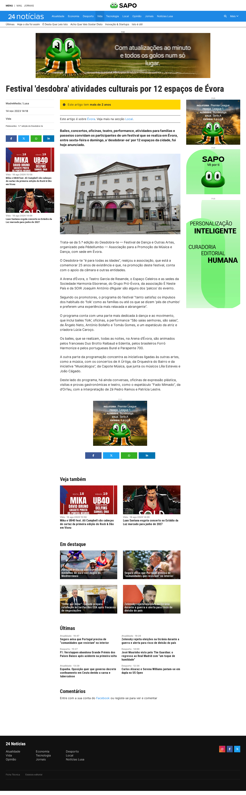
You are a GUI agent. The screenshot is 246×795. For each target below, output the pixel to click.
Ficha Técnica (13, 774)
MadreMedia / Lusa (17, 103)
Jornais (29, 6)
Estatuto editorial (33, 774)
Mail (19, 6)
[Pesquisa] (225, 16)
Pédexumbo (11, 126)
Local (129, 119)
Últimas (67, 628)
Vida (8, 118)
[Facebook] (230, 749)
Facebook (103, 698)
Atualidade (65, 635)
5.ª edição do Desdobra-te (30, 126)
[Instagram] (222, 749)
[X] (237, 749)
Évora (91, 119)
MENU (9, 6)
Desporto (65, 649)
